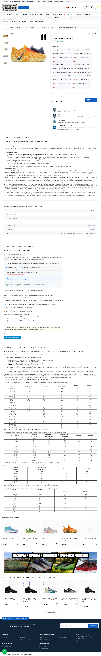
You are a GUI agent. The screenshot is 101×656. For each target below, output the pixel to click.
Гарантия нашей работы (27, 1)
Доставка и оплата (15, 1)
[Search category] (60, 8)
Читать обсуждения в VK (15, 269)
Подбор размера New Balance (84, 636)
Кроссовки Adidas (62, 637)
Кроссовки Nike (43, 639)
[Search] (62, 8)
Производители (6, 646)
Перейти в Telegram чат (13, 337)
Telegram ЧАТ (81, 638)
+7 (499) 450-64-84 (74, 7)
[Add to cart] (17, 544)
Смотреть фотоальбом (13, 285)
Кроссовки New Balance (63, 639)
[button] (95, 517)
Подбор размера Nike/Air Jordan (84, 635)
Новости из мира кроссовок (44, 1)
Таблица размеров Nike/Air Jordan (65, 17)
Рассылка (59, 647)
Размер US (55, 46)
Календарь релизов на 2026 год (62, 1)
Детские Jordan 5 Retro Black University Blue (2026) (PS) (89, 600)
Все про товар (7, 17)
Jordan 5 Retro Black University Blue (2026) (9, 599)
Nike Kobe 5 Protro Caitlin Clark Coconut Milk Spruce (49, 599)
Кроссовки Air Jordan (44, 637)
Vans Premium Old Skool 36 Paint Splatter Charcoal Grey (70, 599)
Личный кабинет (43, 646)
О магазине (5, 1)
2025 (12, 34)
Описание (18, 17)
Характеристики (29, 17)
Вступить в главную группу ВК (18, 279)
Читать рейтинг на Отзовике (16, 274)
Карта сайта (23, 645)
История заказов (43, 648)
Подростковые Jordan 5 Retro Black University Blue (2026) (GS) (30, 600)
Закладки (59, 645)
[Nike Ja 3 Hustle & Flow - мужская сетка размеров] (28, 50)
